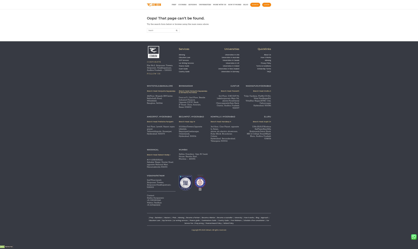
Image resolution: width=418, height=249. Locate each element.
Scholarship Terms (264, 69)
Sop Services (167, 220)
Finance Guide (184, 66)
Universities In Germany (230, 71)
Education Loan (184, 57)
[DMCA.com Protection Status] (6, 247)
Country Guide (184, 71)
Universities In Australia (230, 57)
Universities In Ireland (231, 66)
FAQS (269, 71)
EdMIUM (156, 5)
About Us (267, 55)
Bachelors (158, 217)
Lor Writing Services (186, 63)
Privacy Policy (266, 63)
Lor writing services (180, 220)
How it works (249, 217)
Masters (167, 217)
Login (266, 5)
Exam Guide (183, 69)
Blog (245, 5)
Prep (174, 5)
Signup (255, 5)
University (238, 217)
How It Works (234, 5)
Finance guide (195, 220)
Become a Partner (193, 217)
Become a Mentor (208, 217)
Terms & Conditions (263, 66)
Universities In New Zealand (228, 69)
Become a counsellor (225, 217)
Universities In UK (232, 63)
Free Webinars (236, 220)
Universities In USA (232, 55)
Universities (205, 5)
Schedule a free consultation (254, 220)
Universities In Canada (231, 60)
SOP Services (184, 60)
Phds (174, 217)
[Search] (177, 30)
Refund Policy (228, 223)
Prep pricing (199, 223)
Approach (265, 217)
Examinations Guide (209, 220)
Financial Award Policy (214, 223)
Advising (193, 5)
